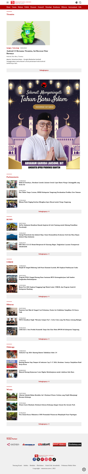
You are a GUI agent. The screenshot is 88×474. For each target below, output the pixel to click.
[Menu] (8, 2)
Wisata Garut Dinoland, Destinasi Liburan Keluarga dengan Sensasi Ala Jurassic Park (47, 405)
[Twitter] (38, 459)
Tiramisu (20, 56)
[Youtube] (50, 459)
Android (9, 56)
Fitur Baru (15, 56)
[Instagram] (46, 459)
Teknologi (15, 48)
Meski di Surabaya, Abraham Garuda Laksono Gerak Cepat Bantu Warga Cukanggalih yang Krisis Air (49, 183)
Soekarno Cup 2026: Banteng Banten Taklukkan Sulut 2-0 (38, 352)
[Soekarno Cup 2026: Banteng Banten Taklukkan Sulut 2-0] (12, 354)
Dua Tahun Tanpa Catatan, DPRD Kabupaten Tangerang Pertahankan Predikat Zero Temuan (50, 192)
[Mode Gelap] (76, 2)
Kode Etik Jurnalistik (53, 465)
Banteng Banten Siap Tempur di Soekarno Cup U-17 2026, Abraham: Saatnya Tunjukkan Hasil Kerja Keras (50, 363)
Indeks (26, 465)
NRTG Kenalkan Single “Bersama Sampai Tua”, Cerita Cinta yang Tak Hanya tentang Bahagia (50, 320)
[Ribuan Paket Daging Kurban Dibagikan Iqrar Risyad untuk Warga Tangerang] (12, 204)
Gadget (9, 48)
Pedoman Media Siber (68, 465)
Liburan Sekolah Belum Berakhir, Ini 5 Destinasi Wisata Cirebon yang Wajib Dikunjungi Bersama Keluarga (48, 396)
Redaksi (32, 465)
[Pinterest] (42, 459)
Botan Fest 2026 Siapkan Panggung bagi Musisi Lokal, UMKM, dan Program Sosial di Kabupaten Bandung (47, 288)
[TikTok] (54, 459)
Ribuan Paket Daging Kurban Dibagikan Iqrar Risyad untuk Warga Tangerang (45, 202)
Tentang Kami (17, 465)
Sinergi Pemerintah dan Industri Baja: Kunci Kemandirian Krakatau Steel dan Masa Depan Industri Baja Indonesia (49, 236)
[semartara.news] (20, 2)
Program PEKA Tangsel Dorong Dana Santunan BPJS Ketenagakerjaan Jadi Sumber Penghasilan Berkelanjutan (47, 278)
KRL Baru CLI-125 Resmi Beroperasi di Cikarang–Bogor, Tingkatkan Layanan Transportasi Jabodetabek (49, 245)
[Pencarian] (80, 2)
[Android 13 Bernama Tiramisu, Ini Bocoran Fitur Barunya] (28, 33)
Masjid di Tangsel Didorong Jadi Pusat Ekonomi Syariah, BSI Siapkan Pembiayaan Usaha (48, 267)
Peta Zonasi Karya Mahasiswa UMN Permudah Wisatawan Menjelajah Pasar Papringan (48, 414)
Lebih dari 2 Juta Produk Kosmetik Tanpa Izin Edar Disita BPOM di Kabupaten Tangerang (49, 329)
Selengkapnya (44, 70)
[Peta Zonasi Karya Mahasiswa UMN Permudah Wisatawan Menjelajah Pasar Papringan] (12, 416)
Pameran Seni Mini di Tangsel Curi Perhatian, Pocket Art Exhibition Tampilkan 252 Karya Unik (49, 311)
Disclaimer (40, 465)
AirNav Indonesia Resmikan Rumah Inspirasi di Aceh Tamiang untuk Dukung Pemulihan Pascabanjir (48, 226)
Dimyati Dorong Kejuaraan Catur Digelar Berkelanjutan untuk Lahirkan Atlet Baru (46, 372)
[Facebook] (34, 459)
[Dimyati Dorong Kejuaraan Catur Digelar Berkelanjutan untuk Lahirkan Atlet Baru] (12, 374)
